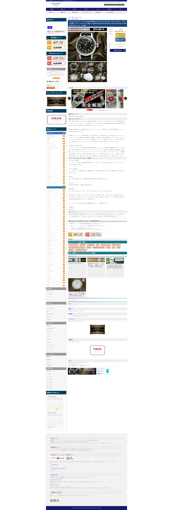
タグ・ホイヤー (56, 209)
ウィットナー (56, 149)
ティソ (56, 216)
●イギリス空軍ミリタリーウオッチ (76, 247)
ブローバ (56, 242)
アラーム (48, 296)
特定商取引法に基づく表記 (109, 2)
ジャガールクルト (56, 187)
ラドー (56, 268)
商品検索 (70, 313)
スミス (56, 196)
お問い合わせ (119, 2)
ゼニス (56, 202)
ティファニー (56, 218)
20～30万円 (49, 379)
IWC (56, 141)
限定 (48, 311)
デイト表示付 (49, 294)
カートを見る (114, 4)
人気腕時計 (49, 365)
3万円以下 (49, 371)
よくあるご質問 (109, 12)
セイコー (56, 198)
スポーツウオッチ (50, 345)
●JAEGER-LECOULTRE (98, 247)
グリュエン (56, 178)
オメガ (56, 167)
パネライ (56, 227)
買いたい (75, 9)
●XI (113, 247)
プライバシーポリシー (98, 2)
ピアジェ (56, 233)
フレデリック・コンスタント (56, 240)
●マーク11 (82, 245)
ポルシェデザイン (56, 253)
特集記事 (70, 339)
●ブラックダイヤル (105, 245)
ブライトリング (56, 235)
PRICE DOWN (56, 135)
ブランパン (56, 238)
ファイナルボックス (86, 12)
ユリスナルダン (56, 264)
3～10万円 (49, 374)
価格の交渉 (75, 12)
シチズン (56, 185)
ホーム (70, 303)
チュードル (56, 213)
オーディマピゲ (56, 165)
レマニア (56, 273)
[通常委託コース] (76, 236)
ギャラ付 (48, 305)
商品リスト (63, 9)
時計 (56, 138)
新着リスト (51, 12)
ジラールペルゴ (56, 191)
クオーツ (48, 299)
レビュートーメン (56, 271)
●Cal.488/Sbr (91, 245)
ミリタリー (49, 339)
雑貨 (56, 285)
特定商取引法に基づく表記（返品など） (59, 468)
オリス (56, 171)
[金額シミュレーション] (56, 77)
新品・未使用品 (50, 314)
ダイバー (48, 336)
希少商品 (48, 359)
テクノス (56, 220)
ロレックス (56, 275)
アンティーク (49, 331)
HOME (51, 9)
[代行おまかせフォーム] (56, 65)
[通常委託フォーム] (56, 49)
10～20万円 (49, 376)
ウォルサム (56, 152)
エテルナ (56, 154)
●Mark (108, 247)
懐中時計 (48, 325)
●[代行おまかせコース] (81, 250)
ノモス (56, 222)
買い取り (110, 9)
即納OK (48, 319)
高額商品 (48, 356)
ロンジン (56, 277)
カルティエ (56, 176)
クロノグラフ (49, 291)
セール (98, 9)
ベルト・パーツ (56, 282)
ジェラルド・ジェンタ (56, 182)
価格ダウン (63, 12)
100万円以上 (49, 387)
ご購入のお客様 (54, 464)
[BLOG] (97, 354)
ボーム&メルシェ (56, 249)
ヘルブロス (56, 244)
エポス (56, 160)
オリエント (56, 169)
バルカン (56, 231)
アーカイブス (71, 318)
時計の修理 (98, 12)
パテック (56, 224)
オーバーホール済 (50, 308)
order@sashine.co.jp (54, 484)
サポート (121, 9)
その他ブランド (56, 279)
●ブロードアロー (116, 245)
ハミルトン (56, 229)
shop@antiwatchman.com (56, 479)
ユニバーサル (56, 262)
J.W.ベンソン (56, 143)
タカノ (56, 207)
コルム (56, 180)
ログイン (121, 4)
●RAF (118, 247)
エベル (56, 158)
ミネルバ (56, 257)
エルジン (56, 163)
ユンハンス (56, 266)
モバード (56, 260)
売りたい (86, 9)
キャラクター (49, 350)
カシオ (56, 174)
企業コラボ (49, 316)
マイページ (107, 4)
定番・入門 (49, 362)
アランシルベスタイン (56, 145)
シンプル (48, 334)
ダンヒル (56, 211)
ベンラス (56, 246)
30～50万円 (49, 382)
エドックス (56, 156)
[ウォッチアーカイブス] (97, 333)
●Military (71, 250)
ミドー (56, 255)
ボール (56, 251)
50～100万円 (50, 385)
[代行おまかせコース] (93, 236)
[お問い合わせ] (118, 50)
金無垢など (49, 342)
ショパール (56, 189)
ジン (56, 194)
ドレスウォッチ (50, 347)
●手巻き (88, 247)
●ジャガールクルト (73, 245)
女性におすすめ (50, 328)
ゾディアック (56, 205)
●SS (98, 245)
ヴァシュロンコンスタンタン (56, 147)
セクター (56, 200)
